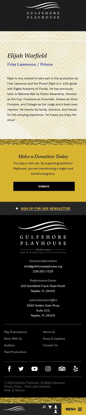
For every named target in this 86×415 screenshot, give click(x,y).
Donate (44, 186)
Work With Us (13, 338)
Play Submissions (15, 332)
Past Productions (15, 352)
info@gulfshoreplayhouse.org (43, 266)
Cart (50, 407)
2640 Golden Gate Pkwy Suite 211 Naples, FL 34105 (43, 310)
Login (55, 411)
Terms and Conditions (37, 386)
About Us (49, 332)
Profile (55, 407)
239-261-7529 (43, 271)
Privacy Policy (13, 386)
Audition (9, 345)
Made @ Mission (14, 390)
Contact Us (50, 345)
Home (32, 35)
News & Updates (54, 338)
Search (44, 407)
